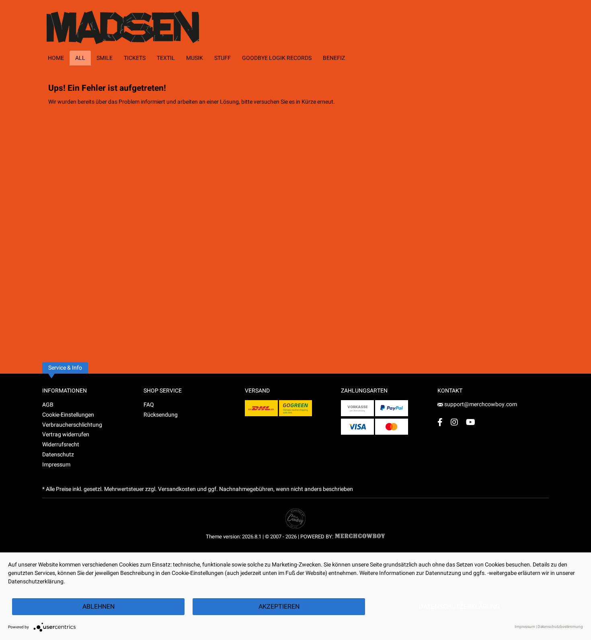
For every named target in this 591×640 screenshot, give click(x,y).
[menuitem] (56, 58)
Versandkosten (177, 489)
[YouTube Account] (470, 422)
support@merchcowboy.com (480, 404)
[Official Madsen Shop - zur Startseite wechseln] (137, 22)
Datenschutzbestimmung (560, 627)
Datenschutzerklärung (459, 606)
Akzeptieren (279, 606)
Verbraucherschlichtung (72, 425)
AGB (47, 405)
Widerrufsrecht (60, 444)
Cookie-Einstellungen (68, 415)
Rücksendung (161, 415)
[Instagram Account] (454, 422)
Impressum (56, 464)
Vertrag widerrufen (65, 434)
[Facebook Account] (440, 422)
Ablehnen (98, 606)
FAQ (149, 405)
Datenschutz (58, 454)
